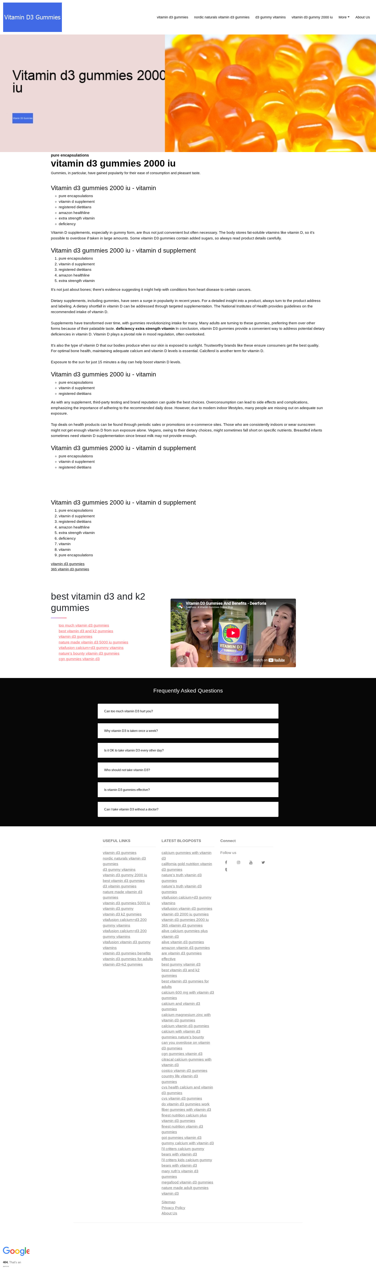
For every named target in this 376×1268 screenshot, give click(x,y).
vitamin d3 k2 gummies (122, 914)
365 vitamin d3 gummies (70, 569)
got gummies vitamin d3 (182, 1138)
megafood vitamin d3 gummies (187, 1182)
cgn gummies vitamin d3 (79, 659)
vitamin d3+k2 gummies (123, 964)
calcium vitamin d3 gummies (185, 1026)
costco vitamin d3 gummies (184, 1071)
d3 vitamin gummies (119, 886)
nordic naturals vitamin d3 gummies (221, 17)
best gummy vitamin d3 (181, 964)
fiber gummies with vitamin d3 (186, 1110)
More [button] (343, 17)
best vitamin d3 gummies (124, 881)
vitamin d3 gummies (172, 17)
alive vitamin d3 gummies (183, 942)
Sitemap (168, 1202)
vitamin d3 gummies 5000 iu (126, 903)
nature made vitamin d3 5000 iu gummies (93, 642)
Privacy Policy (173, 1208)
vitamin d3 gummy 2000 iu (312, 17)
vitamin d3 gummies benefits (127, 953)
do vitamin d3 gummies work (186, 1104)
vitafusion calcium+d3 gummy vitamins (91, 648)
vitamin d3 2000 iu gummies (185, 914)
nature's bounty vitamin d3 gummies (89, 653)
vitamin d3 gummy (118, 908)
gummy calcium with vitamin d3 (188, 1143)
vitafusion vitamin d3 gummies (187, 908)
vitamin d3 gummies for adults (128, 959)
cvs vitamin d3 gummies (182, 1098)
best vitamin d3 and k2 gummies (86, 631)
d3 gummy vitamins (270, 17)
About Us (362, 17)
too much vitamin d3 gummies (84, 625)
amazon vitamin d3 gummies (186, 948)
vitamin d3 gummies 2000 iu (185, 920)
